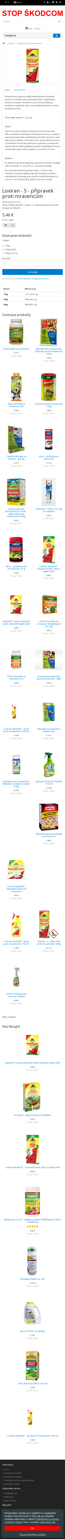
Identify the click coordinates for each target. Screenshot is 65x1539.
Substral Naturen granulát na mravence (49, 835)
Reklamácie (9, 1497)
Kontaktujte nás (10, 1493)
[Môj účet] (48, 2)
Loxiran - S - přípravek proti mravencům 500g (49, 942)
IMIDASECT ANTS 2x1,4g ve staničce (49, 510)
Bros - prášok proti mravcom (49, 457)
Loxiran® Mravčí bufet (45, 149)
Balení (6, 240)
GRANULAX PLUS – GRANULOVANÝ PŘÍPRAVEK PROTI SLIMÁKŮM (32, 1221)
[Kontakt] (45, 2)
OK (32, 1528)
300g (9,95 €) (10, 249)
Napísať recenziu (41, 278)
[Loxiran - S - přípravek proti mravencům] (32, 66)
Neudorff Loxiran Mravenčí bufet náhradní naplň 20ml (16, 622)
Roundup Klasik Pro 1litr (32, 1278)
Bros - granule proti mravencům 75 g (16, 567)
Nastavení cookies (12, 1484)
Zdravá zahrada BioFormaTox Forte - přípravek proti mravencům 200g (16, 512)
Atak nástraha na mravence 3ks (16, 405)
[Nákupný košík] (57, 2)
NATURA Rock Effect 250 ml (32, 1383)
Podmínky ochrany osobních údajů (19, 1480)
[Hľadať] (59, 21)
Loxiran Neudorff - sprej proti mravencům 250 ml (16, 730)
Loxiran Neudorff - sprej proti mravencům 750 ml (16, 942)
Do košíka (32, 272)
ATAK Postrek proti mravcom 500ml (16, 995)
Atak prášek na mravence (16, 348)
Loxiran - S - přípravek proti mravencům (25, 43)
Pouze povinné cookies (33, 1534)
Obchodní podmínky (13, 1476)
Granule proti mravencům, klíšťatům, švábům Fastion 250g (16, 784)
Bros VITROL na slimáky (32, 1331)
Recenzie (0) (20, 90)
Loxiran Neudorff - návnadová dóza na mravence (16, 889)
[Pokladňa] (60, 2)
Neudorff (16, 202)
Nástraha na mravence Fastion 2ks (48, 730)
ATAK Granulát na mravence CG (16, 677)
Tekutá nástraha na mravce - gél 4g (16, 457)
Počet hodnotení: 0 (25, 278)
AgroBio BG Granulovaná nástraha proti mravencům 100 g (49, 351)
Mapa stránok (10, 1500)
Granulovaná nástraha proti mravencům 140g (49, 677)
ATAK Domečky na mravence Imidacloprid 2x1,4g (49, 624)
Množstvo (6, 258)
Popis (7, 90)
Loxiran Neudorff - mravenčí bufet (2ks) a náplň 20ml (48, 569)
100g (7, 245)
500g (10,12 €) (11, 253)
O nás (6, 1469)
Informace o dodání (12, 1473)
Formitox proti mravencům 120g (49, 405)
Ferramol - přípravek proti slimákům (32, 1115)
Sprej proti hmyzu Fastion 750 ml (49, 782)
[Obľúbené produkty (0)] (53, 2)
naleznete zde (47, 1522)
